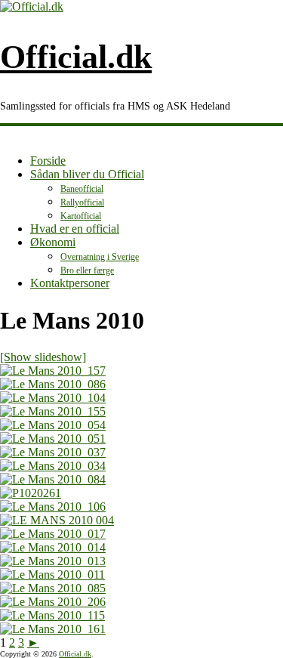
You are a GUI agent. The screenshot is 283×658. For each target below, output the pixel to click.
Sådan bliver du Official (87, 174)
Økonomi (52, 242)
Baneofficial (81, 189)
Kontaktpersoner (69, 282)
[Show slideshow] (43, 357)
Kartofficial (80, 216)
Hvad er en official (74, 228)
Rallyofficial (82, 202)
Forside (48, 160)
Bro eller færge (87, 270)
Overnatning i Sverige (99, 257)
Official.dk (76, 57)
